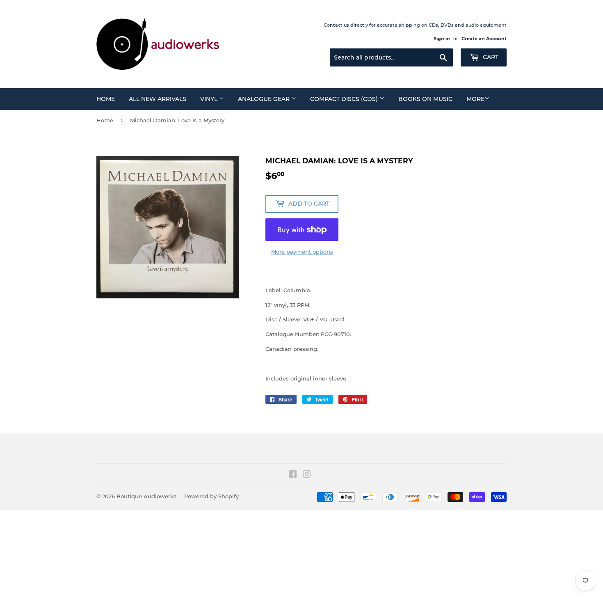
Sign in (442, 38)
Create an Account (484, 38)
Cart (489, 57)
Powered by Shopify (211, 496)
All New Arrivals (157, 99)
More (475, 99)
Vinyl (209, 99)
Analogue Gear (264, 99)
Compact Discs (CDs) (344, 99)
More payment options (302, 251)
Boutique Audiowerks (146, 496)
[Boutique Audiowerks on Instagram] (307, 475)
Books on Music (425, 99)
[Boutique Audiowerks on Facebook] (292, 475)
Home (105, 99)
